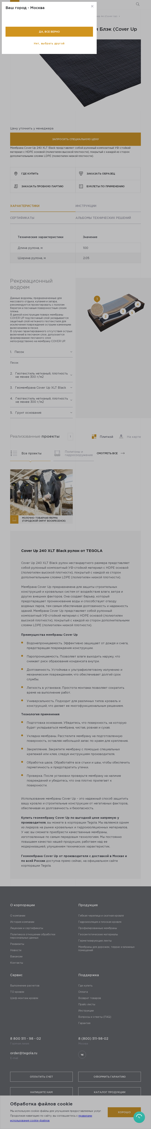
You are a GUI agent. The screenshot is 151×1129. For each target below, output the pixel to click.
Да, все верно (49, 31)
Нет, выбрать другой (49, 43)
